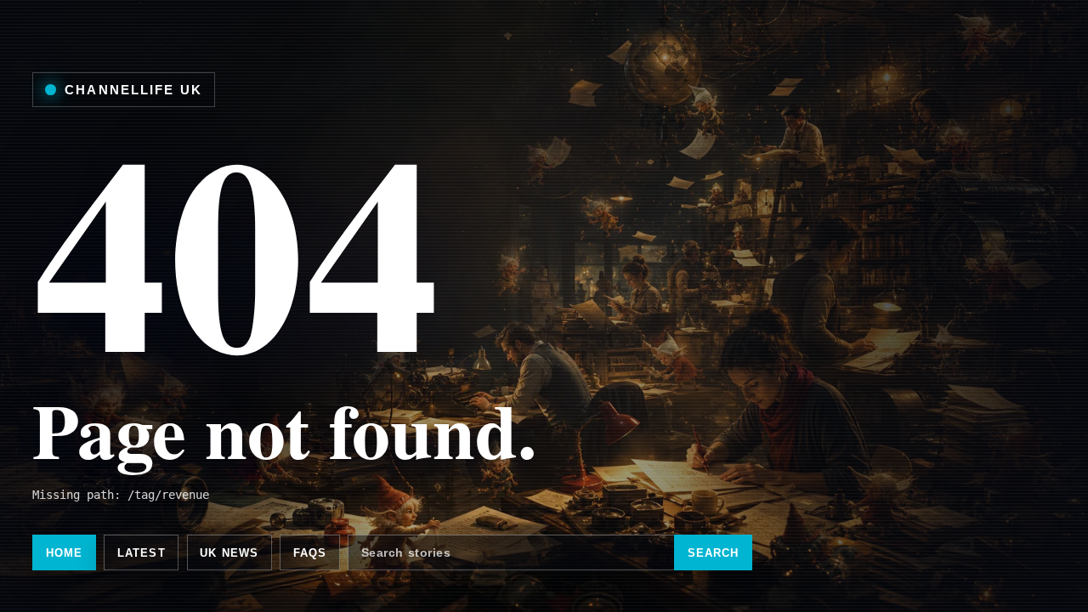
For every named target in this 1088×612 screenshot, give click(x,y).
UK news (229, 553)
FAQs (310, 553)
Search (714, 553)
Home (64, 553)
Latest (141, 553)
